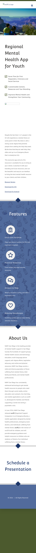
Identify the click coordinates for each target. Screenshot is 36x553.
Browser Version (10, 182)
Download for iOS (11, 187)
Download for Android (12, 192)
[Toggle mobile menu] (32, 5)
